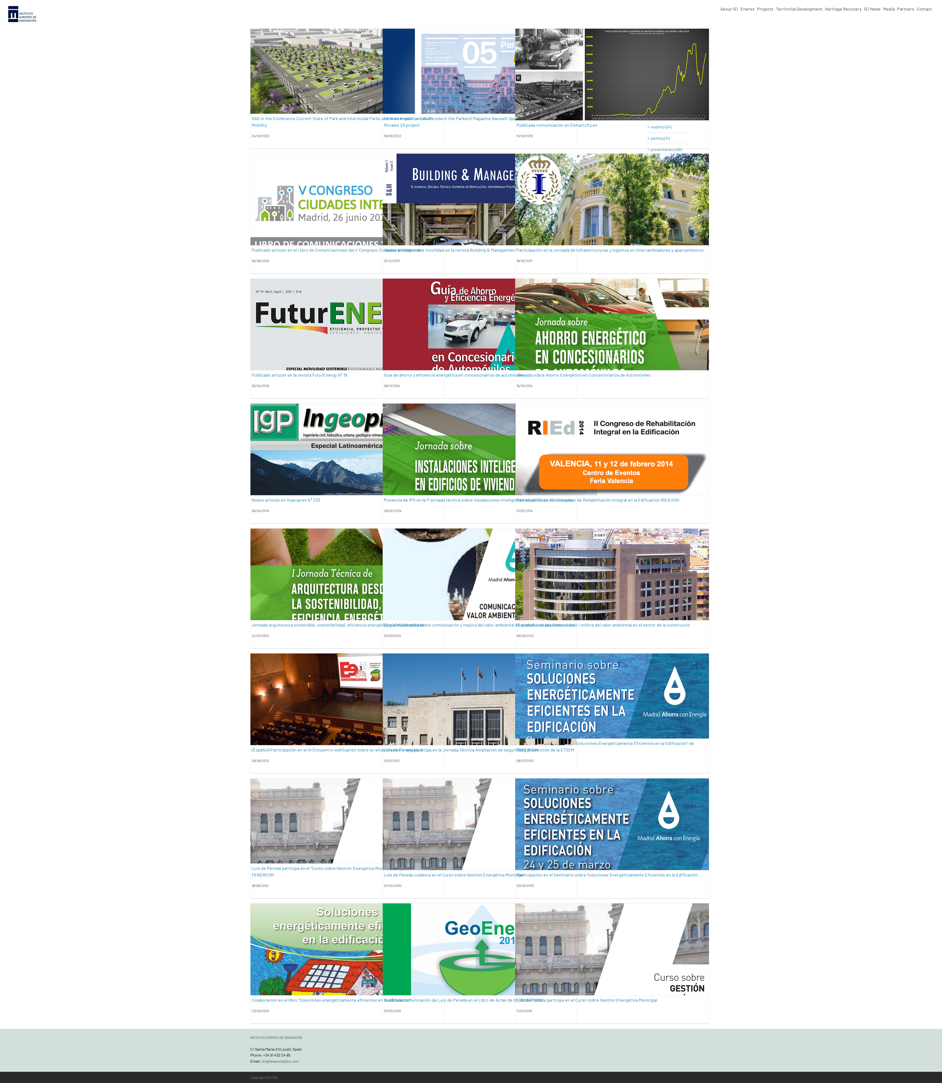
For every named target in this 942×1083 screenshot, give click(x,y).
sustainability (663, 99)
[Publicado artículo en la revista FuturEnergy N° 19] (347, 343)
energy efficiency (333, 102)
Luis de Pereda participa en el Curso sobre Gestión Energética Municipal (586, 1000)
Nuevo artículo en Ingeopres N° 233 (286, 500)
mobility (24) (661, 126)
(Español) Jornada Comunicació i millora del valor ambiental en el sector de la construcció (603, 625)
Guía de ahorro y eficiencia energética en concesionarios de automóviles (454, 375)
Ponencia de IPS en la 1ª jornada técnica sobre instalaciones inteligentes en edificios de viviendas (479, 500)
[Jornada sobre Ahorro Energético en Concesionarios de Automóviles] (612, 343)
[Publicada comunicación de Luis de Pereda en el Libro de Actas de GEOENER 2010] (479, 968)
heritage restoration (621, 477)
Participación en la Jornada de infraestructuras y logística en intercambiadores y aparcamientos (610, 250)
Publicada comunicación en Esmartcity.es (556, 125)
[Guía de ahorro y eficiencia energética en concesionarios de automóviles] (479, 343)
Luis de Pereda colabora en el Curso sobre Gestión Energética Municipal (454, 874)
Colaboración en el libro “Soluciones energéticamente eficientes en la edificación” (331, 1000)
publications (642, 99)
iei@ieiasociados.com (280, 1061)
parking (366, 102)
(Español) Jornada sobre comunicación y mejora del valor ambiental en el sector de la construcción (479, 625)
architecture (434, 102)
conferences (310, 102)
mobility (353, 102)
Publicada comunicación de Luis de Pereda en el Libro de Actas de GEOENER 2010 (463, 1000)
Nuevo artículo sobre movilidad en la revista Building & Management (450, 250)
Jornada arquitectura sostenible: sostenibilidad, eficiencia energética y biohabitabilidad (338, 625)
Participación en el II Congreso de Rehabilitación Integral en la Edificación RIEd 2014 (598, 500)
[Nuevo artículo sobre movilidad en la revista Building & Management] (479, 218)
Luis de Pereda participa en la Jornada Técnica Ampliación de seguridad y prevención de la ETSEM (479, 749)
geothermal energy (485, 102)
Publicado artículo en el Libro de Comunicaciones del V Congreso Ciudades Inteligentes (337, 250)
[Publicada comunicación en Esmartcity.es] (612, 93)
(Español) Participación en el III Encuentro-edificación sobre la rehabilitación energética (337, 749)
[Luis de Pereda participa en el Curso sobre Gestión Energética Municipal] (612, 968)
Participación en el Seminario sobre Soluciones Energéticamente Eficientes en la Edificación (607, 874)
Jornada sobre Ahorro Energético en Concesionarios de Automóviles (583, 375)
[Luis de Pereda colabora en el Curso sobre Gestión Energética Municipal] (479, 843)
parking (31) (660, 138)
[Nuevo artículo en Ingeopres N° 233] (347, 468)
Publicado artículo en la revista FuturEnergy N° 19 (299, 375)
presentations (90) (666, 149)
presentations (627, 227)
